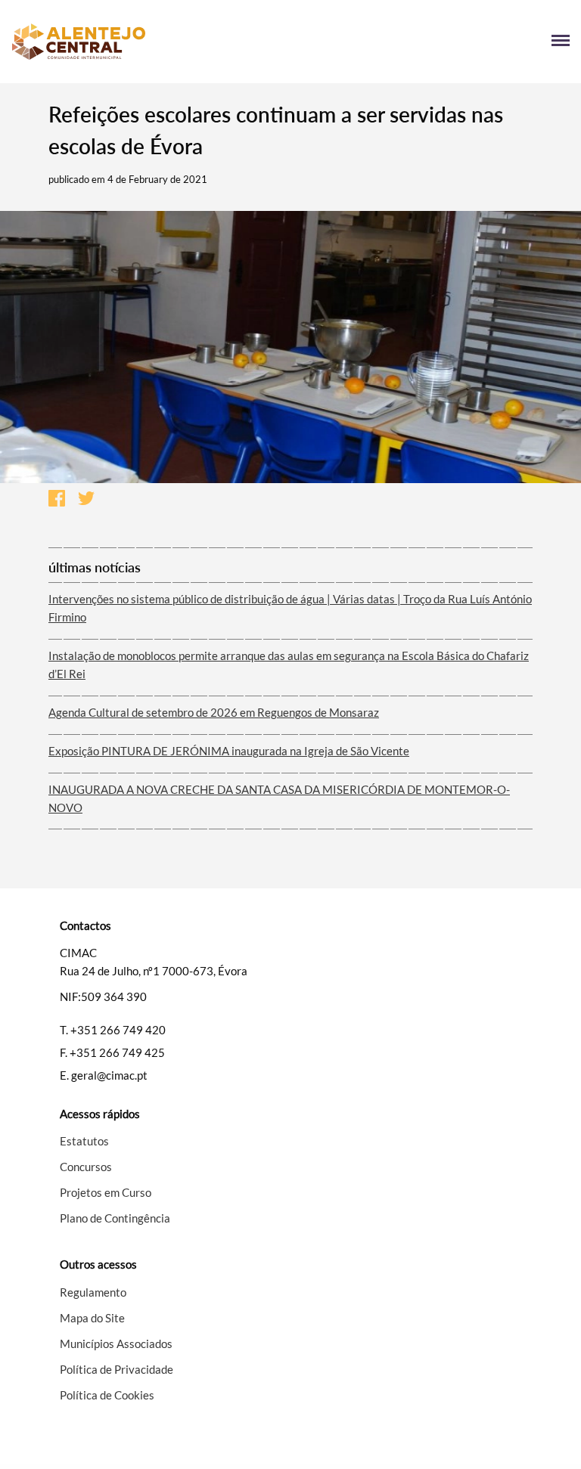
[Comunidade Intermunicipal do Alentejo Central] (150, 41)
